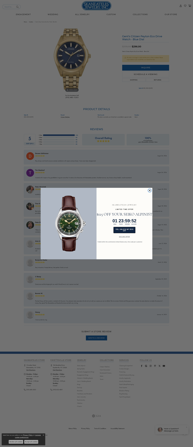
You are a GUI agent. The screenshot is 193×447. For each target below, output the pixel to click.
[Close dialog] (149, 190)
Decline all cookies (15, 442)
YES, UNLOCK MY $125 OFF (124, 230)
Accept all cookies (31, 442)
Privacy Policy (28, 435)
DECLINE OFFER (124, 237)
